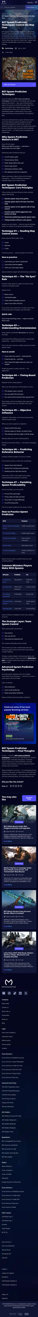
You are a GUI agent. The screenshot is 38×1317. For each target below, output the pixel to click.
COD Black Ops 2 (7, 1217)
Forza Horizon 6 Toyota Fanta (11, 1073)
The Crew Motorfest (8, 1246)
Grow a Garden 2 (7, 1170)
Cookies (4, 1048)
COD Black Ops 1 (7, 1220)
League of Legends (8, 1273)
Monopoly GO (6, 1254)
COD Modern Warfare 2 (9, 1285)
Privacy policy (6, 1044)
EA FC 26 (4, 1232)
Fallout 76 (5, 1294)
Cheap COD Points (7, 1102)
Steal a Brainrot (7, 1166)
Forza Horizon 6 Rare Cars (10, 1077)
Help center (5, 1003)
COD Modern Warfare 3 (9, 1281)
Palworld (4, 1298)
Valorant (4, 1258)
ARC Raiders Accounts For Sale (11, 1116)
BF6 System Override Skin (10, 1153)
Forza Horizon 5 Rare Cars (10, 1203)
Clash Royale (6, 1228)
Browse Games (31, 7)
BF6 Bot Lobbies (7, 1157)
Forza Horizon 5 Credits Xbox (11, 1195)
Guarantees (5, 1015)
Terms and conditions (8, 1032)
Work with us (6, 1011)
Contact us (5, 1007)
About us (5, 1019)
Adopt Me (5, 1178)
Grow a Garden (7, 1174)
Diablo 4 (4, 1269)
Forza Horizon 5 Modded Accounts (13, 1191)
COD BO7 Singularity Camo (10, 1087)
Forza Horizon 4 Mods (9, 1207)
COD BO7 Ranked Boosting (10, 1091)
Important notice (7, 1036)
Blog (3, 1023)
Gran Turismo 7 (7, 1242)
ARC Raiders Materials (9, 1124)
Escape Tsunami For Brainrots (11, 1182)
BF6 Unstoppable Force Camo (11, 1141)
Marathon (5, 1277)
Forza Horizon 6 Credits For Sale (12, 1065)
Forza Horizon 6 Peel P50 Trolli (11, 1069)
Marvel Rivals (6, 1250)
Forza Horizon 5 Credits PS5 (11, 1199)
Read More (8, 841)
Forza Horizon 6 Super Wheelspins (13, 1062)
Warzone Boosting (8, 1106)
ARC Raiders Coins (7, 1132)
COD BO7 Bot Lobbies (9, 1095)
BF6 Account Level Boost (10, 1145)
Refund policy (6, 1040)
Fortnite (4, 1224)
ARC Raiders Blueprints (9, 1120)
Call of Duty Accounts (8, 1099)
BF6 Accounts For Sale (9, 1149)
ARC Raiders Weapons (9, 1128)
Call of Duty (19, 822)
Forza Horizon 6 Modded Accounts (13, 1058)
